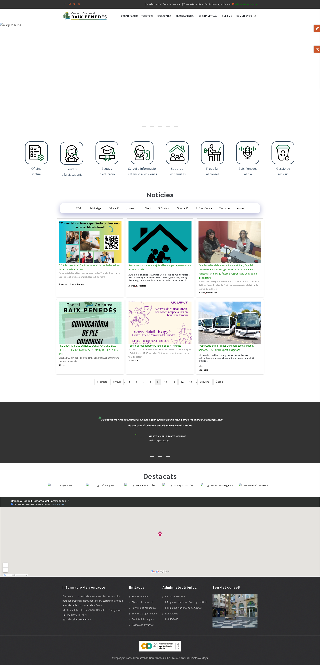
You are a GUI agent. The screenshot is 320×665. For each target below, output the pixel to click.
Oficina (36, 169)
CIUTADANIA (164, 15)
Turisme (224, 208)
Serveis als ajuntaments (145, 613)
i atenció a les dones (142, 174)
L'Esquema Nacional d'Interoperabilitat (186, 602)
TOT (79, 208)
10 (166, 381)
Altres (240, 208)
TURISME (227, 15)
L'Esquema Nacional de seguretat (183, 607)
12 (183, 381)
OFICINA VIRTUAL (207, 15)
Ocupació (182, 208)
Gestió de (283, 169)
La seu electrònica (175, 596)
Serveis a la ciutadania (144, 607)
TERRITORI (147, 15)
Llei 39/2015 (171, 613)
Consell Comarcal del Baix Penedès (145, 657)
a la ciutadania (72, 175)
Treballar (213, 169)
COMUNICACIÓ (244, 15)
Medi (148, 208)
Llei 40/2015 (171, 619)
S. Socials (164, 208)
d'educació (107, 174)
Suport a (177, 169)
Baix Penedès (247, 169)
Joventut (132, 208)
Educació (114, 208)
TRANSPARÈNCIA (185, 15)
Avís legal (203, 657)
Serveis (72, 169)
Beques (107, 169)
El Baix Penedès (140, 596)
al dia (248, 174)
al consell (213, 174)
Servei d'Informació (142, 169)
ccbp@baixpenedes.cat (79, 619)
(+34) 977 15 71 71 (76, 614)
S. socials (63, 284)
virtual (37, 174)
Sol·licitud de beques (143, 619)
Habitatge (95, 208)
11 (175, 381)
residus (283, 174)
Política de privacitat (143, 624)
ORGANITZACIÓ (129, 15)
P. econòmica (77, 284)
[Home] (85, 14)
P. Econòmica (204, 208)
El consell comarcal (142, 602)
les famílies (178, 174)
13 (191, 381)
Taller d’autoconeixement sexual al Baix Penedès (154, 345)
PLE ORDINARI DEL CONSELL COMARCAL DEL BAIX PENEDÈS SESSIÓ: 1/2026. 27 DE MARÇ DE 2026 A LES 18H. (88, 350)
